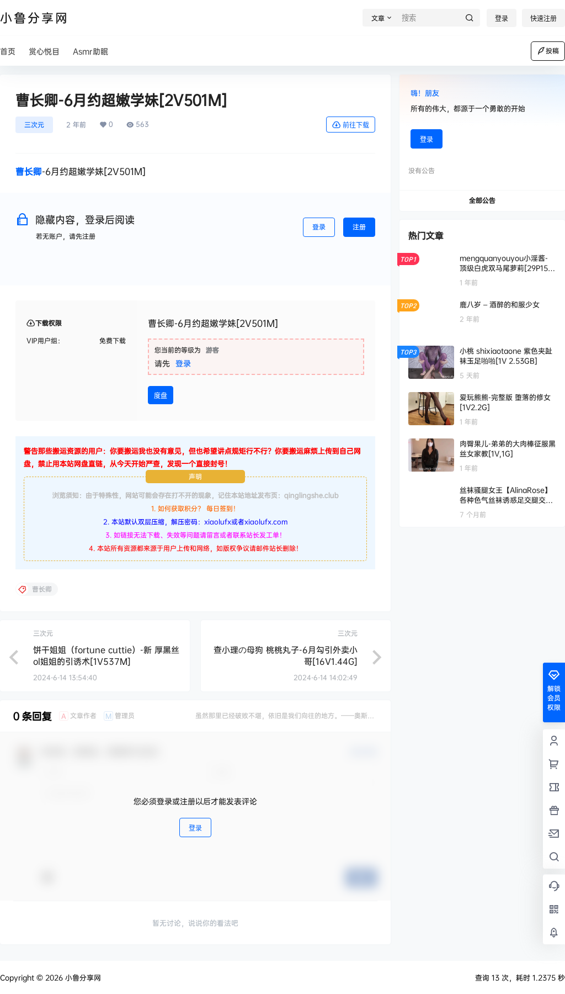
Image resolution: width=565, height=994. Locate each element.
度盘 (160, 396)
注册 (359, 226)
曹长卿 (28, 171)
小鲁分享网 (82, 977)
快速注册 (543, 18)
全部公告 (482, 200)
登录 (501, 18)
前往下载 (356, 125)
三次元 (34, 124)
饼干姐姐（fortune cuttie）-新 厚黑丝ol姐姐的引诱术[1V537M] (106, 655)
